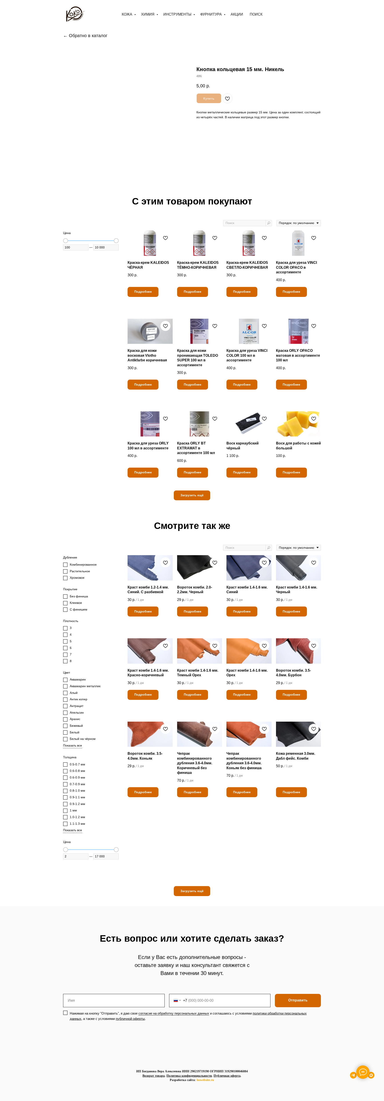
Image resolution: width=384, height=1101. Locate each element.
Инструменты (177, 14)
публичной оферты (130, 1019)
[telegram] (353, 1077)
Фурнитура (211, 14)
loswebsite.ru (205, 1080)
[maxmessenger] (371, 1077)
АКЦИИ (237, 14)
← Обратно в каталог (85, 35)
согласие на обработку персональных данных (173, 1013)
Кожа (127, 14)
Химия (148, 14)
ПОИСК (256, 14)
